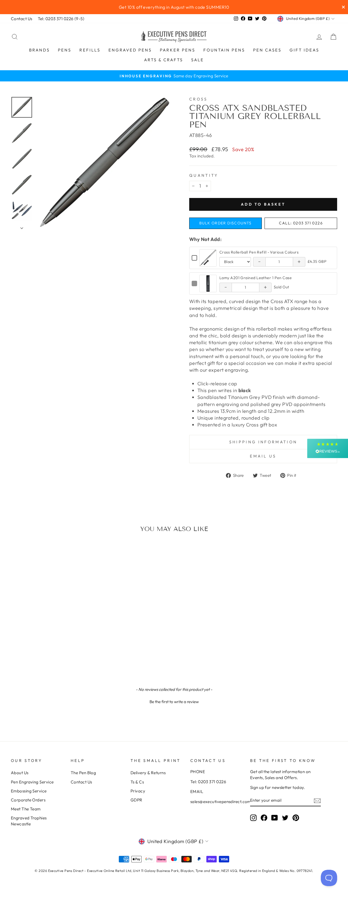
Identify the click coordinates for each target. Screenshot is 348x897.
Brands (39, 50)
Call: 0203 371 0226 (301, 223)
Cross (198, 99)
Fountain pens (224, 50)
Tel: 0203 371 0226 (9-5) (61, 18)
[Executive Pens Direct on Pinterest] (296, 817)
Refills (89, 50)
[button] (174, 700)
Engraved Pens (130, 50)
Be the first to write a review (174, 701)
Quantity (203, 175)
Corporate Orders (28, 800)
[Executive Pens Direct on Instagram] (253, 817)
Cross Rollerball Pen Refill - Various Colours (259, 252)
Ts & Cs (137, 782)
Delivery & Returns (148, 772)
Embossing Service (29, 791)
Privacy (137, 791)
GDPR (136, 800)
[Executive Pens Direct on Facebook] (264, 817)
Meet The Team (26, 808)
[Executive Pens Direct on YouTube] (274, 817)
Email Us (263, 456)
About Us (20, 772)
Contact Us (21, 18)
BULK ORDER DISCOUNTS (225, 223)
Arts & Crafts (163, 59)
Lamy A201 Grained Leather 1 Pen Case (255, 277)
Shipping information (263, 442)
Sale (197, 59)
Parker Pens (177, 50)
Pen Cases (267, 50)
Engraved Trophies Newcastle (29, 820)
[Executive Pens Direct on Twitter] (285, 817)
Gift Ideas (304, 50)
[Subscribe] (317, 800)
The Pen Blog (83, 772)
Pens (64, 50)
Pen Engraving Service (32, 782)
